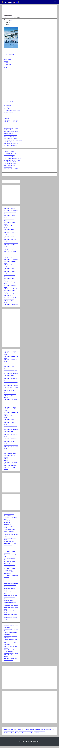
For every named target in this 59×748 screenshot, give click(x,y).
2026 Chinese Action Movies (11, 210)
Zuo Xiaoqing (7, 64)
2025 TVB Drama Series (10, 453)
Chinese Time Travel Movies (11, 653)
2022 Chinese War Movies (10, 145)
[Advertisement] (29, 9)
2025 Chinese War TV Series (11, 445)
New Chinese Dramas (20, 732)
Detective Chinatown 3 (9, 531)
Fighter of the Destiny (9, 168)
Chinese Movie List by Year (11, 731)
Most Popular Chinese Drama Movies (13, 140)
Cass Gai (6, 61)
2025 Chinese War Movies (10, 293)
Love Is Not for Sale (9, 163)
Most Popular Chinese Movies (11, 131)
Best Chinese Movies (9, 129)
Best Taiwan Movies (9, 604)
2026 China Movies (9, 249)
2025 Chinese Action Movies (11, 259)
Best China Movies (8, 133)
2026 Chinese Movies (9, 208)
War (12, 112)
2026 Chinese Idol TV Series (11, 373)
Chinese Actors (25, 729)
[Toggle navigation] (55, 2)
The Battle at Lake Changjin (11, 517)
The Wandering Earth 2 (10, 538)
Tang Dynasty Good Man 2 (10, 158)
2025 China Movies (9, 295)
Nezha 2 (6, 515)
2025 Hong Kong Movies (10, 297)
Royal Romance (8, 165)
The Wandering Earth (9, 526)
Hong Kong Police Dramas (10, 658)
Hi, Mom (6, 522)
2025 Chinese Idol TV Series (11, 429)
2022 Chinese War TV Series (11, 121)
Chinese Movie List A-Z (33, 732)
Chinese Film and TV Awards (26, 731)
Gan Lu (6, 67)
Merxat (6, 66)
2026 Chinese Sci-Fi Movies (11, 243)
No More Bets (7, 541)
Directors (32, 729)
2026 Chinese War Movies (10, 248)
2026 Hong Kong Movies (10, 251)
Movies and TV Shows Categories (44, 729)
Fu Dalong (6, 62)
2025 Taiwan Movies (9, 299)
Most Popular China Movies (10, 138)
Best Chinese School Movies (11, 605)
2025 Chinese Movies (9, 257)
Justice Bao (7, 156)
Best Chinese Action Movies (11, 583)
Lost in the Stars (8, 545)
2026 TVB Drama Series (10, 394)
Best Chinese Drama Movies (10, 135)
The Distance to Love (9, 155)
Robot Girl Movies (8, 660)
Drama (9, 112)
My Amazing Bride (8, 153)
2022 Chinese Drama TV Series (11, 120)
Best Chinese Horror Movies (11, 595)
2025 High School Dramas (10, 465)
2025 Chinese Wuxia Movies (11, 304)
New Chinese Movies (9, 732)
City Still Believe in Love (10, 160)
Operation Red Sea (8, 543)
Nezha (5, 524)
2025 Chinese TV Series (10, 407)
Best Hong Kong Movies (10, 602)
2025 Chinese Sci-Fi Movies (11, 288)
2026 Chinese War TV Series (11, 385)
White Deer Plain (8, 161)
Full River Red (7, 529)
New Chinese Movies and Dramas (12, 729)
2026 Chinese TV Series (10, 351)
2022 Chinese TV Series (8, 17)
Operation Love (8, 167)
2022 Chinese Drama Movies (11, 143)
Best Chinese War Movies (10, 136)
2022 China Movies (8, 141)
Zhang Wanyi (7, 59)
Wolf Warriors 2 (8, 521)
